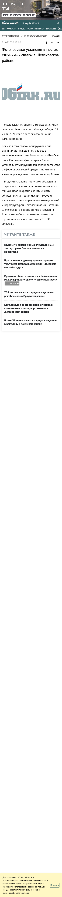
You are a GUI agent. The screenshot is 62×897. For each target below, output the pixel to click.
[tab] (12, 28)
